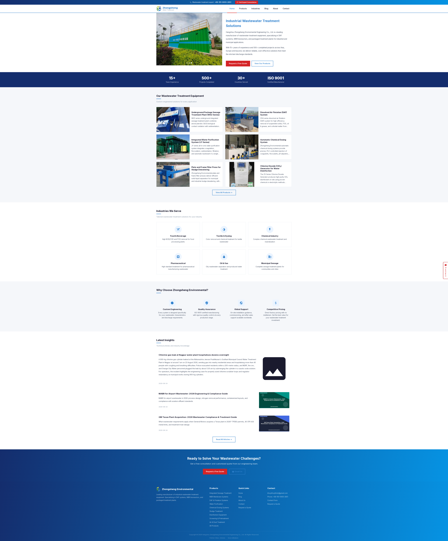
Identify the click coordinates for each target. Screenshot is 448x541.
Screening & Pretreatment (219, 518)
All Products (214, 526)
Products (243, 8)
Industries (255, 8)
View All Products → (224, 192)
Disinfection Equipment (218, 515)
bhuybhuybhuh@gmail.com (277, 493)
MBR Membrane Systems (219, 497)
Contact (286, 8)
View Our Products (262, 63)
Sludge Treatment (216, 511)
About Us (241, 500)
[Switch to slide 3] (191, 63)
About (275, 8)
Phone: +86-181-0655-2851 (277, 497)
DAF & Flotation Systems (219, 500)
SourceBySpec (233, 538)
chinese (222, 538)
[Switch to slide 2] (189, 63)
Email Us (238, 471)
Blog (266, 8)
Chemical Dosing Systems (219, 508)
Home (231, 8)
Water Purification (216, 504)
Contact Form (272, 500)
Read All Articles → (224, 439)
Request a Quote (244, 508)
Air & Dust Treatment (217, 522)
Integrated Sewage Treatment (220, 493)
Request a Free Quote (238, 63)
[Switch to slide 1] (187, 63)
